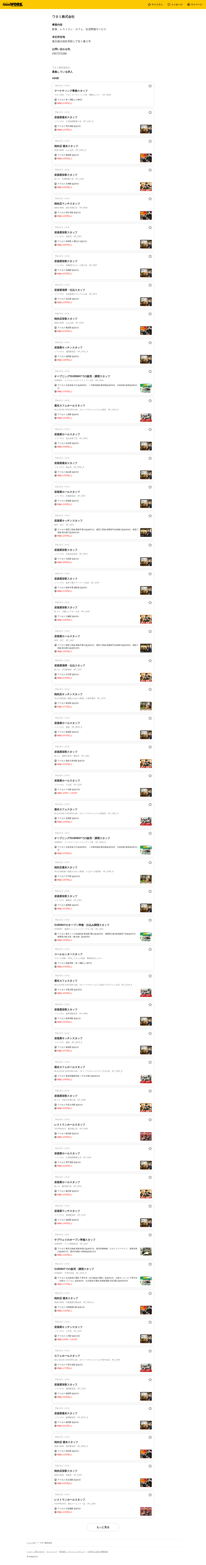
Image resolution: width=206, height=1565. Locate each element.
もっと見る (103, 1527)
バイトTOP (31, 1543)
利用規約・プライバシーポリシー (72, 1552)
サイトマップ (51, 1552)
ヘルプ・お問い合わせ (35, 1552)
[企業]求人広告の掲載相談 (97, 1552)
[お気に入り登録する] (150, 85)
